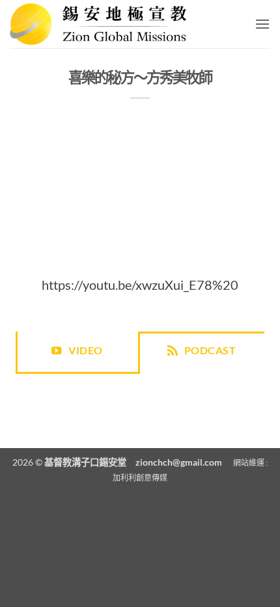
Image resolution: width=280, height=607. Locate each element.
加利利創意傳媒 (140, 478)
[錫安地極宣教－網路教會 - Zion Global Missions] (102, 24)
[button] (262, 24)
